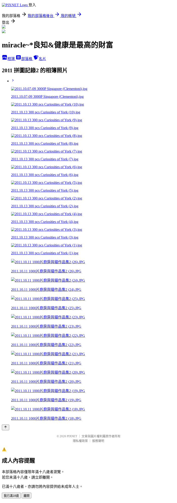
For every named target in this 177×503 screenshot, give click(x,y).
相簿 (11, 59)
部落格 (27, 59)
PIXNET (72, 436)
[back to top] (5, 427)
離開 (27, 495)
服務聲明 (98, 440)
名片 (42, 59)
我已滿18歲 (11, 495)
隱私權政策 (80, 440)
